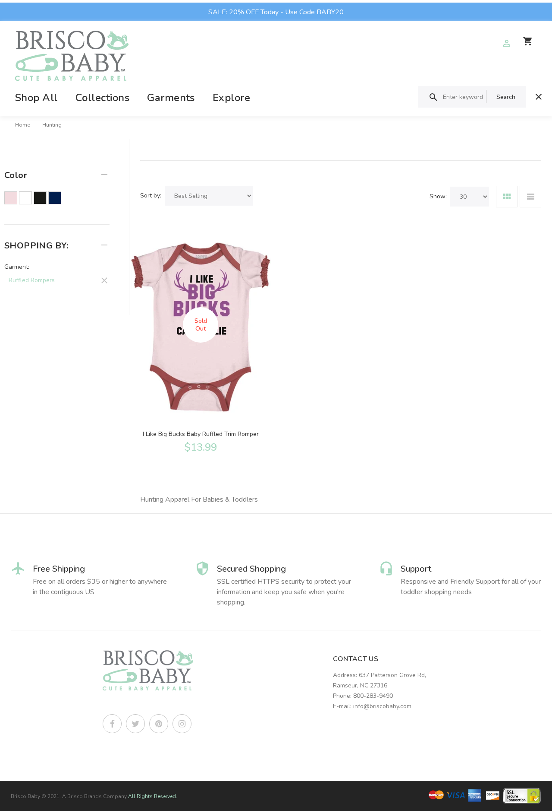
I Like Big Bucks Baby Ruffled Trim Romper (201, 434)
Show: (438, 196)
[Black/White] (40, 197)
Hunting (52, 124)
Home (22, 124)
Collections (102, 98)
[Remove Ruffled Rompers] (57, 279)
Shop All (36, 98)
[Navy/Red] (54, 197)
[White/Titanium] (25, 197)
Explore (231, 98)
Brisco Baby (25, 796)
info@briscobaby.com (382, 706)
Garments (171, 98)
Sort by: (150, 195)
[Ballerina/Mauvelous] (10, 197)
